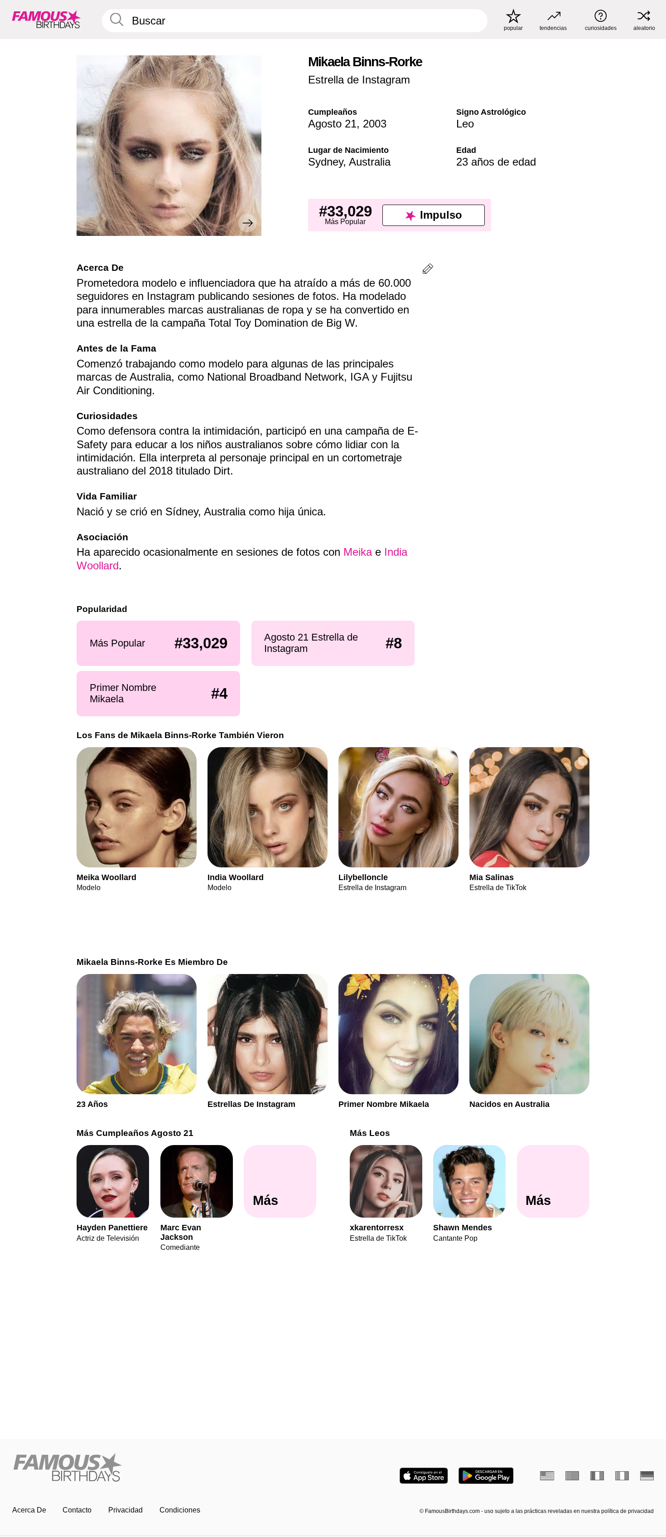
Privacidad (125, 1510)
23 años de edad (496, 162)
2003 (374, 123)
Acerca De (29, 1510)
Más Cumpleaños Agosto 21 (135, 1133)
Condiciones (179, 1510)
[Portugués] (572, 1475)
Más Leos (370, 1133)
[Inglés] (547, 1475)
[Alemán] (647, 1475)
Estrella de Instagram (359, 79)
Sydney (325, 162)
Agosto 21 (332, 123)
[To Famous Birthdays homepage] (46, 19)
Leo (465, 123)
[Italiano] (622, 1475)
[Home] (170, 1468)
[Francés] (597, 1475)
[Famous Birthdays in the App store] (423, 1476)
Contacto (77, 1510)
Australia (370, 162)
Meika (357, 552)
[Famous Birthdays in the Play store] (485, 1476)
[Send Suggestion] (428, 270)
